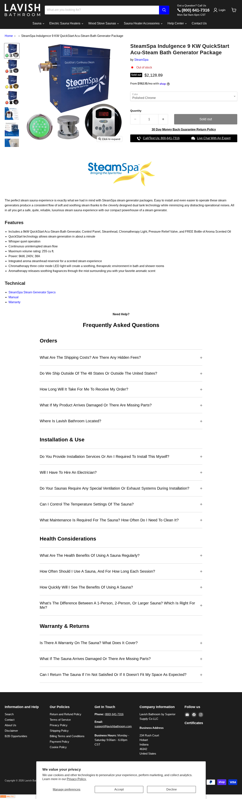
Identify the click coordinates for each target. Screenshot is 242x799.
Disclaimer (11, 730)
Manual (14, 297)
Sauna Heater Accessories (142, 23)
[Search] (164, 10)
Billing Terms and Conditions (67, 736)
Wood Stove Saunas (102, 23)
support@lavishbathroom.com (113, 726)
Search (9, 714)
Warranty (14, 302)
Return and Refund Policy (65, 714)
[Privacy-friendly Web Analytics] (7, 796)
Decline (171, 789)
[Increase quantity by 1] (163, 119)
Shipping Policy (59, 730)
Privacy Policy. (76, 779)
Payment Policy (59, 741)
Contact (9, 719)
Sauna (37, 23)
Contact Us (199, 23)
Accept (119, 789)
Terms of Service (60, 719)
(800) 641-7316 (195, 10)
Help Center (176, 23)
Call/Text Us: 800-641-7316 (161, 138)
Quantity (135, 110)
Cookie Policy (58, 747)
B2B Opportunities (16, 736)
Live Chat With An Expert (213, 138)
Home (9, 35)
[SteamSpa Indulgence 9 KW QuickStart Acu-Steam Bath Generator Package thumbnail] (11, 50)
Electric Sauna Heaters (65, 23)
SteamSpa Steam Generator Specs (32, 292)
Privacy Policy (58, 725)
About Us (10, 725)
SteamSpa (141, 59)
